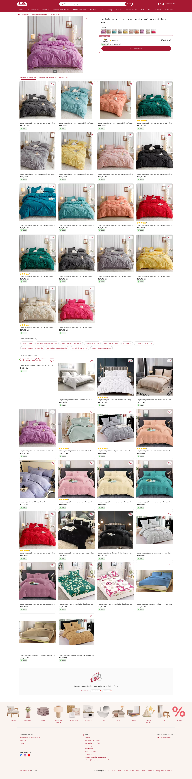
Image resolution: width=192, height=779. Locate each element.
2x (107, 397)
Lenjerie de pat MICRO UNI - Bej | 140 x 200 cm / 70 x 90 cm (41, 655)
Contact (23, 740)
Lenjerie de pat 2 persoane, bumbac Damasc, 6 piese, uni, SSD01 (82, 502)
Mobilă (13, 720)
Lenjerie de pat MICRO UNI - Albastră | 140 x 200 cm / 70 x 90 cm (160, 604)
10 (53, 84)
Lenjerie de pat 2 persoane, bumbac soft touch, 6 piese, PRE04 (81, 225)
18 (131, 412)
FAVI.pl (119, 770)
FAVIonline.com (25, 770)
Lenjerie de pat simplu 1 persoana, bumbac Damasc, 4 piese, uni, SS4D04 (124, 451)
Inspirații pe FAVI (90, 746)
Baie (103, 720)
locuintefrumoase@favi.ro (31, 737)
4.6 (113, 40)
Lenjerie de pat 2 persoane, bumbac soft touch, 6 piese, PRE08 (120, 174)
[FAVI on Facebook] (21, 755)
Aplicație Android (165, 737)
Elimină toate (84, 691)
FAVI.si (169, 770)
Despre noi (88, 737)
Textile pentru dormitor (39, 14)
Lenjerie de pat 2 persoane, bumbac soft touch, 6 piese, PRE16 (81, 327)
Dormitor (25, 14)
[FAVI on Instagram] (25, 755)
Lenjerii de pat (55, 14)
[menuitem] (21, 10)
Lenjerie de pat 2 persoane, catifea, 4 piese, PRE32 (77, 553)
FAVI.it (137, 770)
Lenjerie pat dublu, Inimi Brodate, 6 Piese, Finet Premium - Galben (82, 174)
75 (53, 361)
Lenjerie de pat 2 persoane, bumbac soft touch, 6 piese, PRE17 (120, 225)
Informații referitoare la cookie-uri (97, 760)
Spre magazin (137, 48)
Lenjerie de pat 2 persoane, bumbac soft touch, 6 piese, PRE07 (159, 123)
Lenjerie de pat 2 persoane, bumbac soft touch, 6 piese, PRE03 (42, 123)
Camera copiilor (148, 721)
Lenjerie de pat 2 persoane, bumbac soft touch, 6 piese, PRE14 (159, 225)
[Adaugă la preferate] (92, 84)
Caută (129, 4)
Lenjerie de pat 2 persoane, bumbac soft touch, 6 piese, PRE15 (42, 225)
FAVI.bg (157, 770)
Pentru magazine (90, 751)
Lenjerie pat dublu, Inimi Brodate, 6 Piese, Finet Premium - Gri (42, 174)
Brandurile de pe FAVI (92, 743)
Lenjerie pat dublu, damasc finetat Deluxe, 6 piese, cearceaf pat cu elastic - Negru (127, 553)
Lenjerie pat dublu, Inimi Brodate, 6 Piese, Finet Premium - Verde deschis (85, 123)
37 (131, 361)
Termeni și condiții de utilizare (95, 757)
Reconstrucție (73, 720)
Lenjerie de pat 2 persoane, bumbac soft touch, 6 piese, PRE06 (42, 327)
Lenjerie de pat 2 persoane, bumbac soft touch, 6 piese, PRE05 (120, 276)
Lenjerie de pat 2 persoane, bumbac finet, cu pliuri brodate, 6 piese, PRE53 (124, 400)
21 (92, 361)
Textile (43, 720)
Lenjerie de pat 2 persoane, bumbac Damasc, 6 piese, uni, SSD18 (160, 502)
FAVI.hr (131, 770)
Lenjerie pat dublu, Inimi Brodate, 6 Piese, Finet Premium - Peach (121, 123)
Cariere (22, 743)
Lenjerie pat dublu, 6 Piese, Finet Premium (35, 502)
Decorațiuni (28, 720)
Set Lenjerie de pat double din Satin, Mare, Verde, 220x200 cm (81, 451)
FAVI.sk (113, 770)
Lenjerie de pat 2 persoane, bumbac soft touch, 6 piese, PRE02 (159, 276)
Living (118, 720)
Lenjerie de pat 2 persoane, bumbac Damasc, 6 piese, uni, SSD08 (160, 451)
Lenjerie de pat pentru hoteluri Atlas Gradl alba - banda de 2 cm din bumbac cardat (88, 400)
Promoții (179, 720)
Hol (163, 720)
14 (170, 84)
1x (68, 448)
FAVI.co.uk (150, 770)
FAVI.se (143, 770)
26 (53, 186)
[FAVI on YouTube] (29, 755)
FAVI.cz (107, 770)
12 (53, 288)
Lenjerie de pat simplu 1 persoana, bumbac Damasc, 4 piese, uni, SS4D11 (162, 553)
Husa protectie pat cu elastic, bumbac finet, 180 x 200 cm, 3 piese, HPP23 (85, 604)
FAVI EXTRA (88, 754)
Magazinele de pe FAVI (92, 740)
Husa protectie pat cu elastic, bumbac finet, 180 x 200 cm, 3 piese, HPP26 (124, 604)
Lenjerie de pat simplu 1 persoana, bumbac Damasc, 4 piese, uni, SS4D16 (46, 365)
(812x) (116, 40)
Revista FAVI (89, 748)
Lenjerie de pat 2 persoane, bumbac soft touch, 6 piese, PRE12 (42, 451)
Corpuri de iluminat (58, 721)
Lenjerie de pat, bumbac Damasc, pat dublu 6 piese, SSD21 (80, 655)
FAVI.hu (125, 770)
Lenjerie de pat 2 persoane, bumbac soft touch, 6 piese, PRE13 (159, 174)
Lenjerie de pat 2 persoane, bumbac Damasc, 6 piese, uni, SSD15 (121, 502)
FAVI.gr (163, 770)
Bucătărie (88, 720)
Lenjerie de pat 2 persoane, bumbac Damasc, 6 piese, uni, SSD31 (43, 604)
